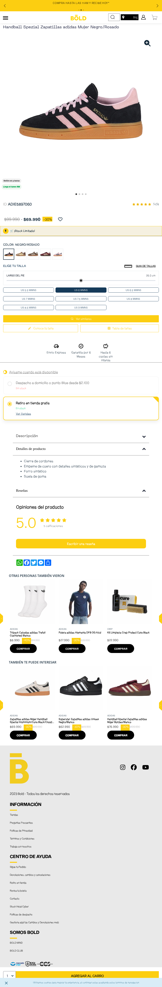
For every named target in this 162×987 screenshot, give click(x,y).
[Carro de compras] (155, 17)
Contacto (14, 898)
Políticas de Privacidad (21, 830)
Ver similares (83, 318)
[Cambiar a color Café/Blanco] (33, 254)
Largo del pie (15, 275)
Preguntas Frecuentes (21, 822)
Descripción (27, 436)
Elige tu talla (14, 265)
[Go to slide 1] (76, 194)
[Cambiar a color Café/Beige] (20, 254)
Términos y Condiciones (22, 838)
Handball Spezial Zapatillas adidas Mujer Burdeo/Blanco (127, 720)
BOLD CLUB (16, 950)
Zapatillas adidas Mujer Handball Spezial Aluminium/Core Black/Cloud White (31, 721)
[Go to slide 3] (82, 194)
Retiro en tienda (18, 882)
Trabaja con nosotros (20, 846)
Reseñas (22, 491)
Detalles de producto (31, 449)
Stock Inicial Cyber (19, 906)
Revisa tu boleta (18, 890)
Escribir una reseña (81, 543)
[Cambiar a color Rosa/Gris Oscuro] (57, 254)
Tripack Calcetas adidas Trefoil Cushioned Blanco (27, 634)
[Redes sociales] (124, 768)
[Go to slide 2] (79, 194)
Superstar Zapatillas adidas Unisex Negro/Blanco (79, 720)
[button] (1, 618)
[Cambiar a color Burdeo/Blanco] (45, 254)
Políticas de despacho (21, 914)
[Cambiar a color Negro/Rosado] (8, 254)
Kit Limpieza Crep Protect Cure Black (128, 632)
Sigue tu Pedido (18, 866)
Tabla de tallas (122, 328)
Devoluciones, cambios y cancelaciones (30, 874)
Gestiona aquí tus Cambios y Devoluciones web (34, 922)
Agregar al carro (87, 976)
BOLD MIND (16, 942)
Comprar (23, 648)
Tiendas (14, 814)
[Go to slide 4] (86, 194)
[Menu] (5, 17)
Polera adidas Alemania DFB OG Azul (80, 632)
